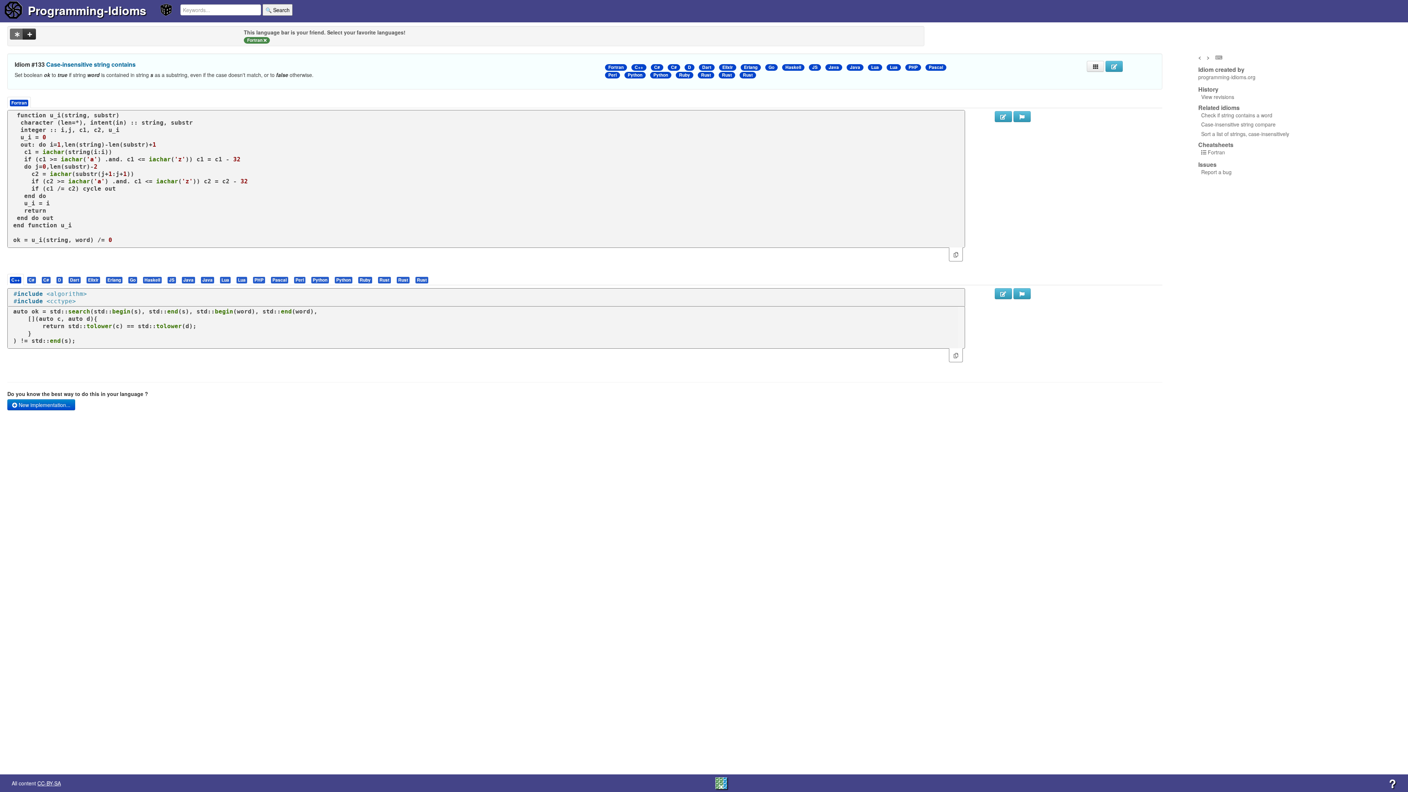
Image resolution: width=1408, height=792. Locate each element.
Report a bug (1216, 172)
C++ (639, 67)
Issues (1207, 164)
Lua (875, 67)
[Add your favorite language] (29, 34)
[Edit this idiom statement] (1114, 66)
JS (815, 67)
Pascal (936, 67)
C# (657, 67)
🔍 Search (277, 10)
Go (771, 67)
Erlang (751, 67)
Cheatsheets (1215, 144)
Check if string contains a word (1236, 115)
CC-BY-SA (49, 783)
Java (834, 67)
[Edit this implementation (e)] (1003, 116)
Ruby (684, 75)
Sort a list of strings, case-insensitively (1245, 134)
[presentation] (15, 279)
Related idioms (1219, 107)
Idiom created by (1221, 69)
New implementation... (43, 404)
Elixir (727, 67)
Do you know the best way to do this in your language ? (77, 393)
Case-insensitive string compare (1238, 124)
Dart (706, 67)
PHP (913, 67)
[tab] (16, 279)
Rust (706, 75)
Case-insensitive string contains (91, 64)
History (1208, 89)
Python (635, 75)
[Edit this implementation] (1003, 293)
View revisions (1217, 96)
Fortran (616, 67)
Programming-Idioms (87, 10)
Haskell (793, 67)
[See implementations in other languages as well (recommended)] (16, 34)
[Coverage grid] (721, 782)
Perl (612, 75)
